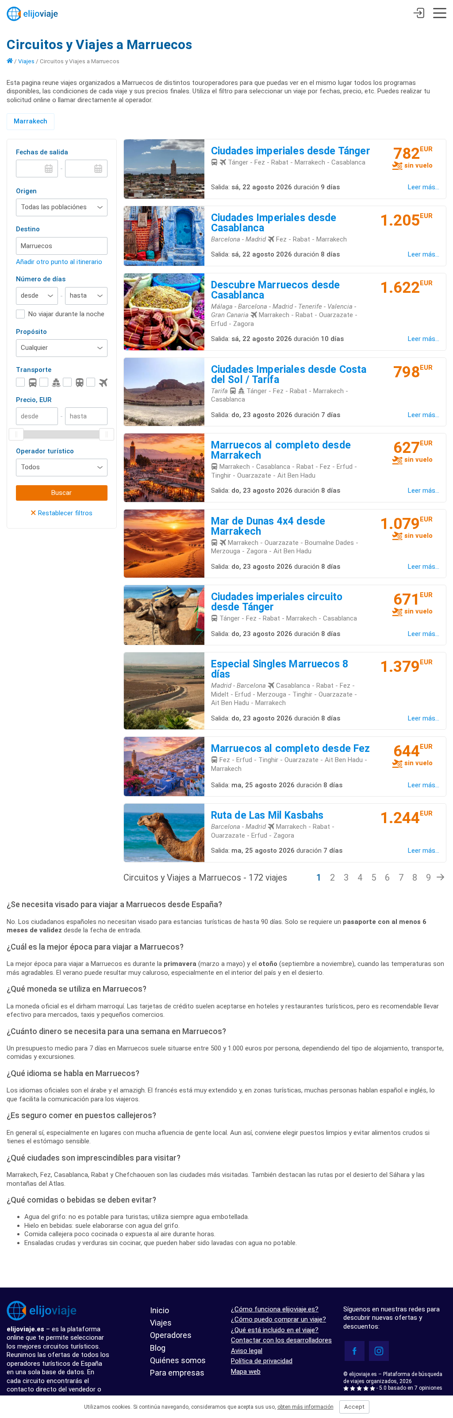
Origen (26, 191)
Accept (354, 1406)
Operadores (171, 1335)
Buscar (61, 493)
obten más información (305, 1407)
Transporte (33, 370)
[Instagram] (379, 1351)
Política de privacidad (261, 1361)
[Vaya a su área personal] (418, 14)
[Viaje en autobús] (26, 382)
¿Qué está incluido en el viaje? (275, 1330)
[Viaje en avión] (96, 382)
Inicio (159, 1310)
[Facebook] (355, 1351)
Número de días (40, 279)
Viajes (26, 61)
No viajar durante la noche (66, 314)
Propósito (31, 332)
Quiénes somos (178, 1360)
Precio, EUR (33, 400)
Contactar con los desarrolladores (281, 1340)
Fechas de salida (42, 152)
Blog (157, 1348)
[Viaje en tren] (73, 382)
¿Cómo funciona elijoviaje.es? (275, 1309)
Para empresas (177, 1372)
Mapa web (246, 1372)
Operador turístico (45, 451)
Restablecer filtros (61, 513)
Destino (28, 229)
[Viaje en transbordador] (50, 382)
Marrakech (30, 121)
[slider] (16, 434)
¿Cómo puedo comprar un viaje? (278, 1319)
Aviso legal (246, 1351)
